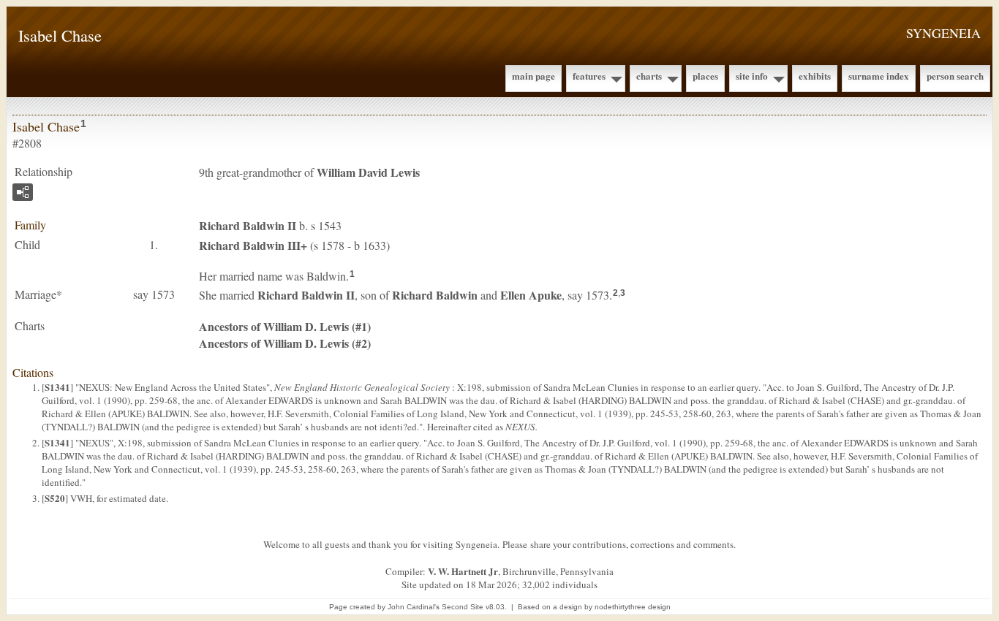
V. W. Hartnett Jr (463, 571)
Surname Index (878, 76)
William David (368, 172)
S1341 (57, 387)
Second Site (462, 607)
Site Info (752, 76)
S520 (55, 498)
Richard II (247, 225)
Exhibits (815, 76)
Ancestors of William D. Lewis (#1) (285, 326)
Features (589, 76)
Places (705, 76)
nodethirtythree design (633, 607)
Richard (435, 294)
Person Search (955, 76)
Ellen (531, 294)
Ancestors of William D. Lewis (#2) (285, 343)
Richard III (250, 245)
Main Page (533, 76)
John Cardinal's (414, 607)
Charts (649, 76)
